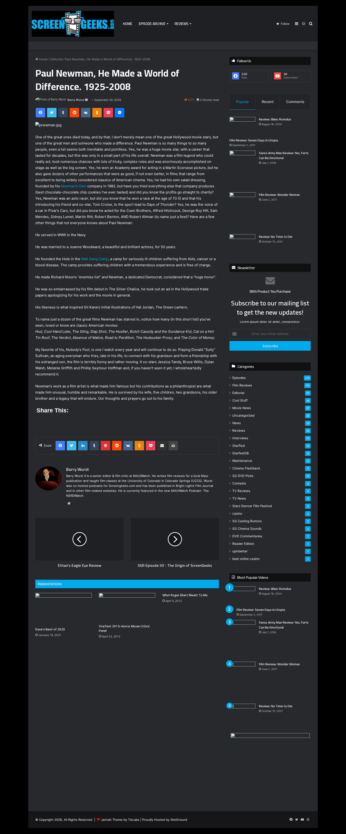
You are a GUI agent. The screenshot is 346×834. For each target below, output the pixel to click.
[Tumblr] (63, 112)
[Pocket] (108, 112)
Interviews (240, 438)
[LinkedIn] (83, 445)
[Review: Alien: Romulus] (242, 126)
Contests (239, 483)
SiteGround (178, 820)
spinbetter (240, 551)
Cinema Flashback (246, 468)
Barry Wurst (76, 100)
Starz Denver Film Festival (252, 506)
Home (127, 23)
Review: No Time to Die (275, 237)
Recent (268, 101)
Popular (242, 101)
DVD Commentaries (247, 536)
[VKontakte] (85, 112)
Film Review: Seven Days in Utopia (253, 140)
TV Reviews (241, 491)
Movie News (241, 408)
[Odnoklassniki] (97, 112)
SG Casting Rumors (247, 521)
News (236, 423)
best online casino (246, 559)
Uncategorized (243, 415)
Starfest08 (240, 453)
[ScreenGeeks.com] (73, 24)
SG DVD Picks (242, 476)
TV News (239, 498)
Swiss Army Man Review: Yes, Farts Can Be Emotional (284, 155)
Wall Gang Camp (94, 259)
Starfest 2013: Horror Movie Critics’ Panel (124, 628)
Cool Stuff (240, 400)
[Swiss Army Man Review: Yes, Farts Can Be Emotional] (242, 170)
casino (237, 513)
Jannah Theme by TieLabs (120, 820)
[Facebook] (40, 112)
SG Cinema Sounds (247, 528)
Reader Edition (243, 544)
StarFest (238, 446)
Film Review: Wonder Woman (279, 195)
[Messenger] (119, 112)
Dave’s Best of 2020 (50, 629)
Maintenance (242, 461)
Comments (295, 101)
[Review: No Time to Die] (242, 243)
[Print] (173, 445)
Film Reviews (242, 385)
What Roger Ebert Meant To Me (185, 595)
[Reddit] (74, 112)
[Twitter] (51, 112)
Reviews (181, 23)
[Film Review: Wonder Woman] (242, 211)
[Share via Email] (162, 445)
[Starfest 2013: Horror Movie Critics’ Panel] (127, 607)
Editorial (56, 59)
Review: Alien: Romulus (275, 119)
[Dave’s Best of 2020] (63, 609)
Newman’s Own (73, 186)
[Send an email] (86, 100)
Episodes (239, 378)
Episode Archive (152, 23)
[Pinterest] (105, 445)
